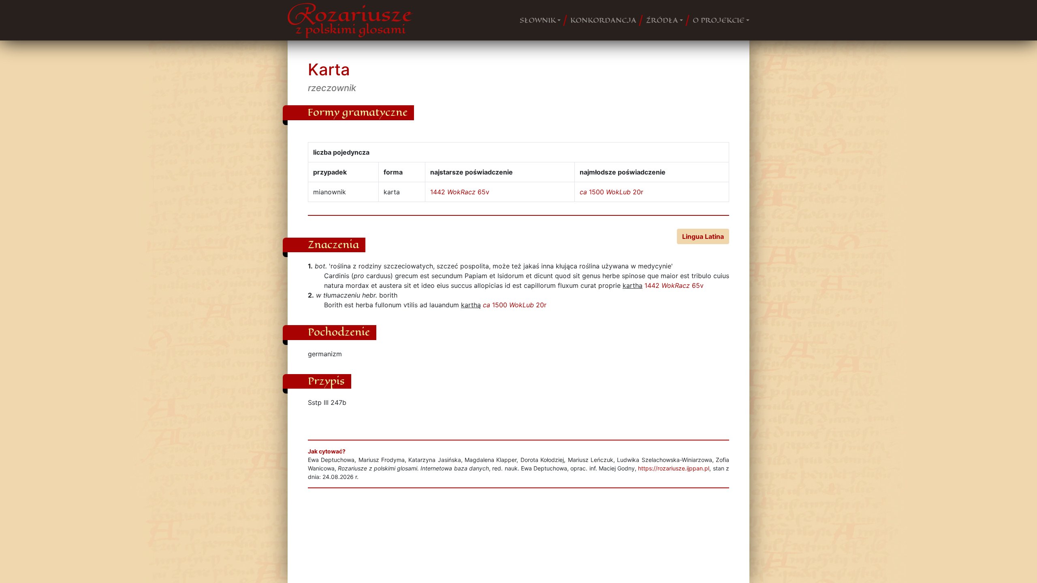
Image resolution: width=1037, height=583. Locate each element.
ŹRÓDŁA (662, 20)
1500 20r (611, 192)
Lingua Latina (703, 236)
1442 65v (459, 192)
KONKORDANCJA (603, 20)
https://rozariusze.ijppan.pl (673, 468)
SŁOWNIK (538, 20)
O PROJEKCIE (719, 20)
